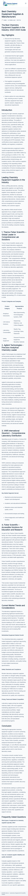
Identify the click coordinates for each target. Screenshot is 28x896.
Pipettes (19, 20)
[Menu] (25, 3)
